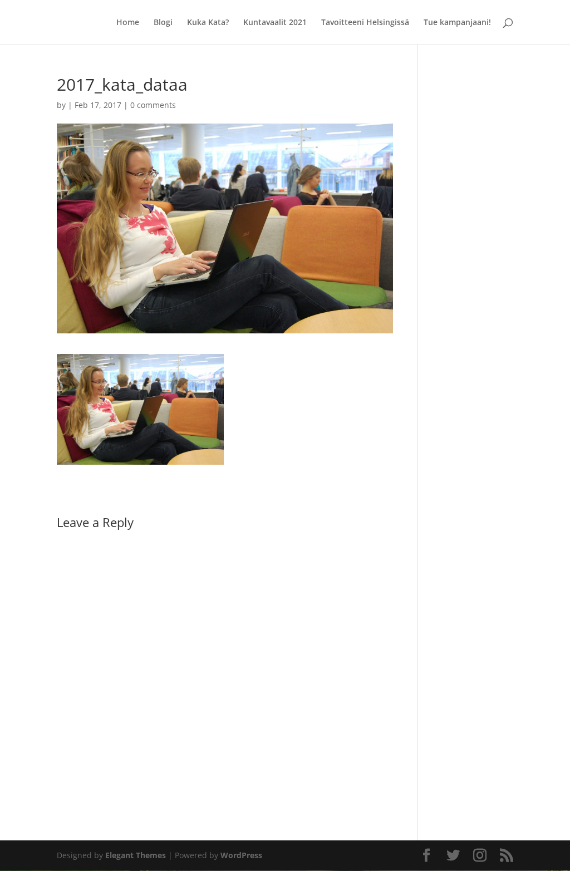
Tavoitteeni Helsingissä (365, 22)
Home (127, 22)
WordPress (241, 855)
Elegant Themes (135, 855)
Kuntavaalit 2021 (275, 22)
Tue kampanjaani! (457, 22)
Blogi (163, 22)
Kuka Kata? (208, 22)
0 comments (153, 105)
